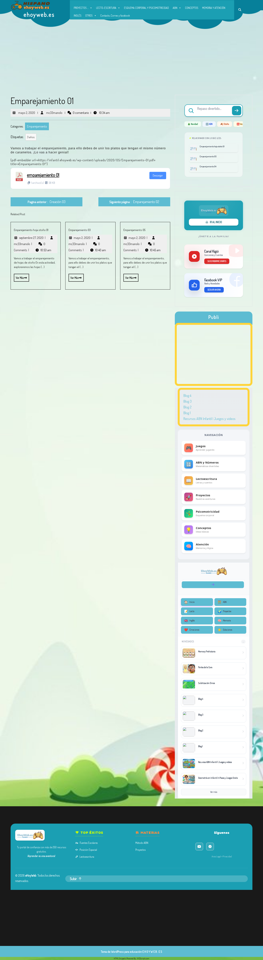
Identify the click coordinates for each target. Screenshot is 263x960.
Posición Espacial (88, 849)
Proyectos (140, 849)
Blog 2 (187, 407)
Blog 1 (187, 413)
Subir (73, 879)
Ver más (19, 276)
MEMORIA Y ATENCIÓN (213, 7)
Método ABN (141, 842)
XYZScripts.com (143, 958)
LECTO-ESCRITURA (106, 7)
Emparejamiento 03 (80, 230)
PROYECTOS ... (81, 7)
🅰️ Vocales (241, 124)
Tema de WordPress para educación (121, 951)
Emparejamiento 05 (134, 230)
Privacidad (227, 856)
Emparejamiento (37, 126)
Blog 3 (187, 401)
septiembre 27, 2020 (32, 238)
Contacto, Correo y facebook (115, 15)
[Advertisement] (131, 58)
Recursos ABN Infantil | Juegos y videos (209, 419)
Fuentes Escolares (89, 842)
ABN (175, 7)
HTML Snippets (120, 958)
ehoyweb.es (39, 14)
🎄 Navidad (193, 124)
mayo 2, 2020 (26, 111)
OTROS (89, 15)
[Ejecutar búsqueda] (236, 110)
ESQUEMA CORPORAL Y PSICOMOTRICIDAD (146, 7)
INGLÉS (77, 15)
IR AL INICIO (216, 222)
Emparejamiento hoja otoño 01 (31, 230)
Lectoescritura (87, 856)
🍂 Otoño (224, 124)
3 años (31, 137)
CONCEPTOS (191, 7)
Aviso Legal (216, 856)
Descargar (158, 175)
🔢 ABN (209, 124)
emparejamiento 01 (43, 175)
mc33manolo (53, 111)
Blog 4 (187, 395)
